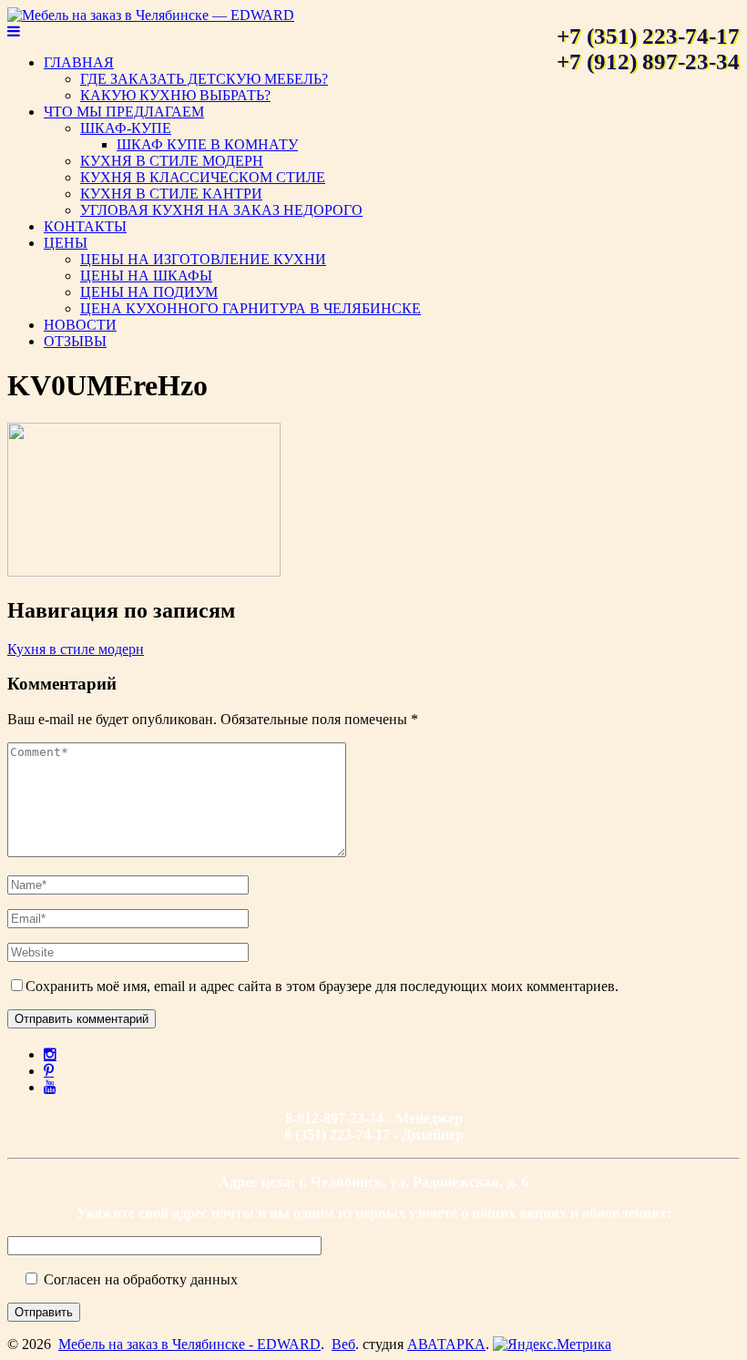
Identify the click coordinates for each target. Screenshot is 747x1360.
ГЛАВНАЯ (79, 62)
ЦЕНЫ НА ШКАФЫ (146, 275)
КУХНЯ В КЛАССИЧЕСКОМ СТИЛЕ (202, 177)
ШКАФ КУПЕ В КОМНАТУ (207, 144)
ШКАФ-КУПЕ (125, 128)
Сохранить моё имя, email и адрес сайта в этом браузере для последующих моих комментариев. (322, 986)
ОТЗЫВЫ (75, 341)
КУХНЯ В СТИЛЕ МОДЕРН (171, 161)
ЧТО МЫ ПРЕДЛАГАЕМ (124, 111)
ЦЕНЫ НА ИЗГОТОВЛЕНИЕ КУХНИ (203, 259)
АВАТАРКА (446, 1344)
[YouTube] (50, 1086)
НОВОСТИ (80, 324)
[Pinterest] (49, 1070)
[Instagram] (50, 1054)
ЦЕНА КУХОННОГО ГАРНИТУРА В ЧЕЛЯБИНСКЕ (250, 308)
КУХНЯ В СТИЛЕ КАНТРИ (171, 193)
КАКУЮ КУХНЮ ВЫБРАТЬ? (175, 95)
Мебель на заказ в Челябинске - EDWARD (189, 1344)
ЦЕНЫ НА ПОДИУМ (149, 292)
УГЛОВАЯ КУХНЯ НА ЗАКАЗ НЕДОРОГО (221, 210)
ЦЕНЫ (65, 243)
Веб (343, 1344)
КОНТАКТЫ (85, 226)
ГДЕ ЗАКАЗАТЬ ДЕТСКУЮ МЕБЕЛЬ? (204, 79)
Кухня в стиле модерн (75, 649)
